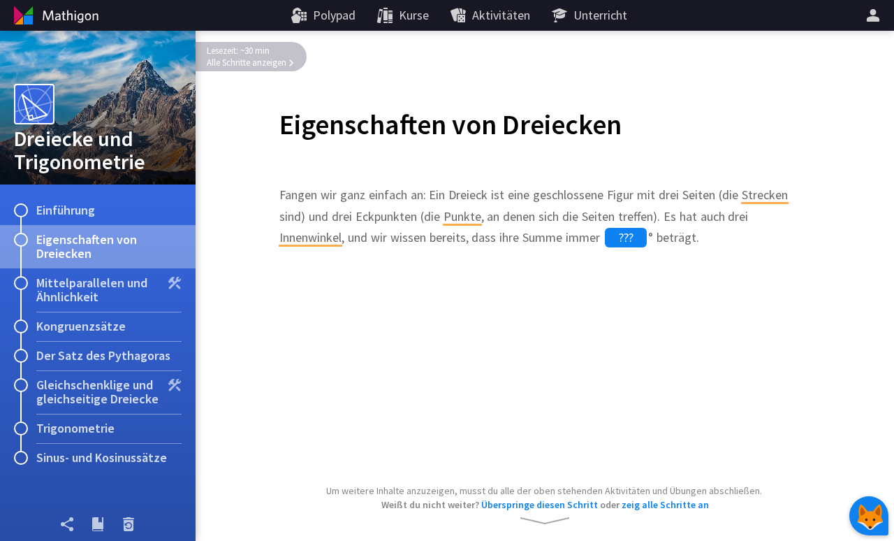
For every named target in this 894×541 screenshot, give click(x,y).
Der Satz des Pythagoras (103, 355)
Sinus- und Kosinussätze (101, 457)
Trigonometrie (75, 428)
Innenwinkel (310, 237)
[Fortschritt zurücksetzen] (128, 524)
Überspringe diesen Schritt (539, 504)
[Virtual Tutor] (868, 515)
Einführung (65, 210)
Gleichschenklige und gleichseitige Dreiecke (97, 392)
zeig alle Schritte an (665, 504)
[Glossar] (97, 524)
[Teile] (67, 524)
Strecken (765, 195)
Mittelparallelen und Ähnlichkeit (91, 290)
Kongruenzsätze (81, 326)
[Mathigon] (54, 15)
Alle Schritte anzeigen (246, 62)
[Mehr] (875, 15)
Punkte (462, 216)
